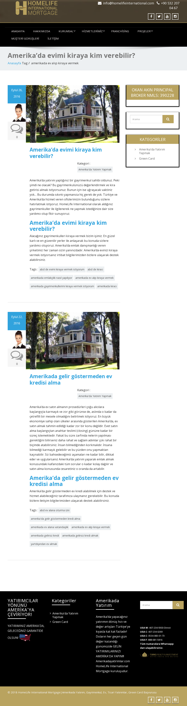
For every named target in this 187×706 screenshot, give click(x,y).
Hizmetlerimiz (92, 31)
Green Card (147, 158)
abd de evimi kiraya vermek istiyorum (62, 269)
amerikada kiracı (107, 286)
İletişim (53, 38)
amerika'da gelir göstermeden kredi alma (55, 518)
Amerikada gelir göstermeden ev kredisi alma (71, 379)
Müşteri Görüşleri (25, 38)
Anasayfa (17, 31)
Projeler (144, 31)
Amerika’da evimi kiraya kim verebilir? (66, 152)
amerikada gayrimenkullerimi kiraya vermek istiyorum (62, 286)
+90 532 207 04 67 (170, 5)
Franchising (120, 31)
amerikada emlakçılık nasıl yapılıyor (51, 278)
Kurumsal (66, 31)
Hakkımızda (41, 31)
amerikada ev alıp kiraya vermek (94, 278)
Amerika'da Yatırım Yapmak (95, 169)
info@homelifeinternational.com (128, 3)
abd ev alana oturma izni (54, 510)
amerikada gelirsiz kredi (45, 535)
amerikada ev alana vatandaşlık (49, 527)
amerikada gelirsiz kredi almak (80, 535)
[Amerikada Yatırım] (49, 8)
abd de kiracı (95, 269)
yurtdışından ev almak (44, 544)
